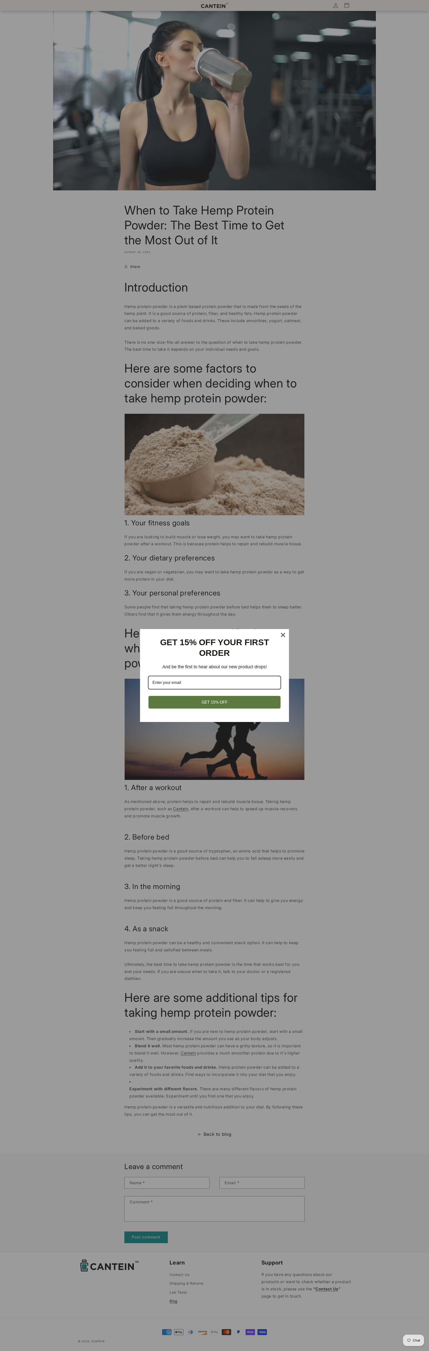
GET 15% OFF (215, 702)
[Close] (283, 635)
